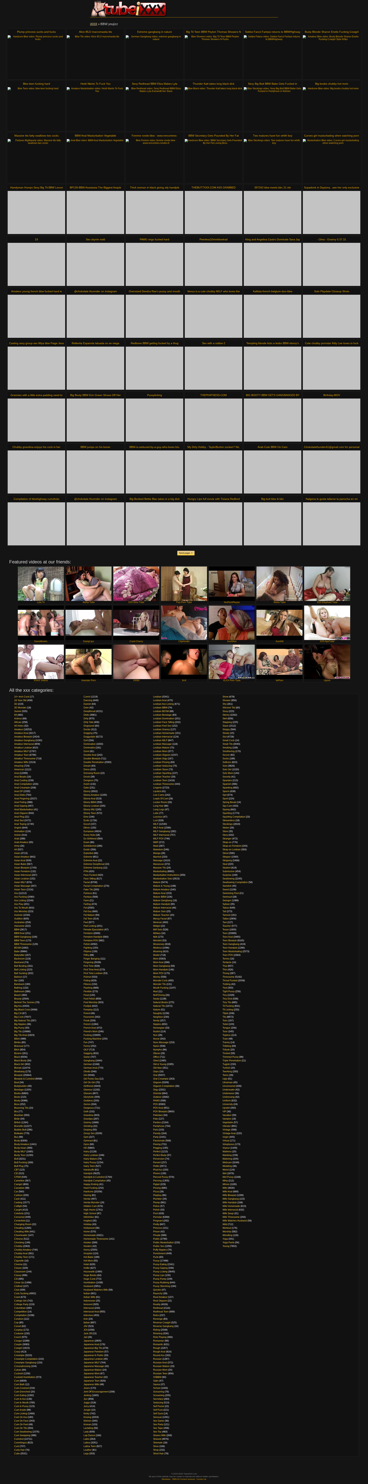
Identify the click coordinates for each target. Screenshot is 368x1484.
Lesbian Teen (160, 780)
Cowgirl (18, 1348)
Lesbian (157, 696)
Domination (90, 744)
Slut (225, 736)
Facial (87, 882)
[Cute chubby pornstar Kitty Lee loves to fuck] (331, 368)
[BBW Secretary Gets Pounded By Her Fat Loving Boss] (213, 160)
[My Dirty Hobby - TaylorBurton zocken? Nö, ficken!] (213, 472)
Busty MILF (20, 1151)
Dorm (86, 751)
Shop (156, 1450)
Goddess (88, 1100)
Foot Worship (90, 1002)
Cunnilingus (20, 1442)
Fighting (88, 947)
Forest (87, 1013)
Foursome (89, 1017)
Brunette (18, 1126)
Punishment (159, 1253)
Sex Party (158, 1424)
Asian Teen (20, 889)
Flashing (88, 987)
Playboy (157, 1195)
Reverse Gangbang (163, 1326)
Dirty (86, 718)
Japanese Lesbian (93, 1359)
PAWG (156, 1100)
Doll (86, 740)
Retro (156, 1315)
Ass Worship (20, 911)
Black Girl (19, 1064)
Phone (156, 1173)
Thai (225, 966)
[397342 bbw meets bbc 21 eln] (272, 212)
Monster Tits (159, 984)
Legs (86, 1453)
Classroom (19, 1271)
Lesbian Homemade (163, 733)
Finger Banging (92, 958)
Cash (17, 1199)
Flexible (88, 991)
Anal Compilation (23, 784)
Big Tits (18, 1031)
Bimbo (17, 1042)
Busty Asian (20, 1148)
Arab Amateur (21, 842)
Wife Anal (227, 1191)
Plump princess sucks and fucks (36, 31)
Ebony (87, 791)
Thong (226, 973)
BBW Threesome (23, 944)
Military (157, 933)
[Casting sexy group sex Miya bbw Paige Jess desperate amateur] (36, 368)
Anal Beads (20, 776)
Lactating (88, 1428)
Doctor (87, 729)
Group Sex (89, 1133)
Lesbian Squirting (162, 773)
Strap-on (227, 842)
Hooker (87, 1242)
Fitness (87, 984)
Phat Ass (157, 1169)
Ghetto (87, 1071)
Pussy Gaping (160, 1268)
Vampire (227, 1118)
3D (15, 704)
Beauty (17, 998)
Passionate (159, 1140)
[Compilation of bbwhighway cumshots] (36, 523)
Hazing (87, 1195)
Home (87, 1231)
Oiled (156, 1060)
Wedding (227, 1166)
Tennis (226, 958)
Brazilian (18, 1115)
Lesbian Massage (162, 744)
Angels (17, 827)
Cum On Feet (21, 1424)
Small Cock (228, 740)
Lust (155, 820)
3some (17, 711)
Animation (19, 831)
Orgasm (157, 1082)
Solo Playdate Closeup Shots (331, 291)
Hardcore (88, 1191)
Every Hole (89, 835)
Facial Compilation (93, 886)
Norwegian (159, 1027)
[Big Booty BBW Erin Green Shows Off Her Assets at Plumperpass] (95, 420)
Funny (87, 1046)
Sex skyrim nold (95, 239)
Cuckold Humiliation (24, 1377)
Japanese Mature (93, 1370)
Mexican (157, 922)
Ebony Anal (89, 798)
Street (226, 853)
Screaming (158, 1395)
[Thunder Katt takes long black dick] (213, 108)
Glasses (88, 1093)
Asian (17, 853)
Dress (87, 769)
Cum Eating (20, 1395)
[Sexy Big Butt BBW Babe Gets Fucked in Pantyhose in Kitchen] (272, 108)
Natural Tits (159, 1006)
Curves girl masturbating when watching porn (331, 135)
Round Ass (158, 1355)
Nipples (157, 1024)
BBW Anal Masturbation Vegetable (95, 135)
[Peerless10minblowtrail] (213, 264)
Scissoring (158, 1391)
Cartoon (18, 1195)
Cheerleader (20, 1235)
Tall (224, 911)
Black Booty (20, 1060)
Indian (87, 1293)
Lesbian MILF (160, 740)
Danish (87, 704)
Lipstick (157, 791)
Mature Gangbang (162, 900)
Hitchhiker (89, 1217)
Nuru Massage (160, 1042)
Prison (156, 1231)
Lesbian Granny (161, 729)
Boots (17, 1097)
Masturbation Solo (162, 878)
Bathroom (19, 991)
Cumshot (19, 1439)
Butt (16, 1158)
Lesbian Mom (160, 751)
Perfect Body (159, 1155)
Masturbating (160, 871)
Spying (226, 809)
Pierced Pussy (160, 1177)
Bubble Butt (20, 1129)
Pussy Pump (159, 1279)
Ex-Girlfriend (90, 838)
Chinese (18, 1239)
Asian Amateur (21, 856)
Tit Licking (228, 1009)
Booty (17, 1100)
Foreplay (88, 1009)
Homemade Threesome (96, 1239)
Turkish (226, 1068)
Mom (155, 958)
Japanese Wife (91, 1384)
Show (225, 696)
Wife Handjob (230, 1202)
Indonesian (89, 1300)
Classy (17, 1275)
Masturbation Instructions (166, 875)
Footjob (87, 1006)
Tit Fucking (228, 1006)
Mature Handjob (161, 904)
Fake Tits (88, 889)
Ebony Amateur (91, 795)
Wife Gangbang (231, 1199)
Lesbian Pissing (161, 762)
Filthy (86, 955)
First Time (89, 966)
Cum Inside (20, 1410)
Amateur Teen (21, 755)
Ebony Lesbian (91, 806)
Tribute (226, 1049)
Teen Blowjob (230, 940)
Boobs (17, 1093)
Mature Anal (159, 893)
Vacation (227, 1115)
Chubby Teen (21, 1257)
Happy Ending (91, 1184)
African (17, 722)
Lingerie (157, 787)
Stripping (227, 860)
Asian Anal (19, 860)
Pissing (157, 1188)
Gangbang (89, 1060)
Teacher (227, 926)
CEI (16, 1173)
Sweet (226, 889)
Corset (17, 1326)
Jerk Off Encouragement (96, 1391)
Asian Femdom (22, 871)
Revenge (158, 1319)
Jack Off (88, 1333)
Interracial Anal (91, 1311)
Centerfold (19, 1220)
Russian (157, 1359)
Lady (86, 1431)
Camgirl (18, 1184)
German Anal (90, 1068)
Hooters (88, 1246)
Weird (226, 1169)
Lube (156, 813)
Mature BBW (159, 896)
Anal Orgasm (21, 813)
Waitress (227, 1151)
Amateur (18, 729)
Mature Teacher (161, 915)
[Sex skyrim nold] (95, 264)
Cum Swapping (22, 1435)
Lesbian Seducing (162, 766)
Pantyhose (158, 1126)
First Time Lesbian (93, 973)
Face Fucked (90, 875)
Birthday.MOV (331, 395)
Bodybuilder (20, 1086)
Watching (227, 1158)
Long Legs (158, 809)
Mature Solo (159, 911)
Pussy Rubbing (161, 1282)
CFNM (17, 1177)
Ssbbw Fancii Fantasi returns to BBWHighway (272, 31)
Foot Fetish (89, 998)
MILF (155, 824)
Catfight (18, 1206)
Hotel (86, 1264)
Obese (156, 1053)
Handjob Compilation (95, 1180)
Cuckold (18, 1373)
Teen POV (228, 955)
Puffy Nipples (160, 1249)
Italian (87, 1322)
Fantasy (88, 896)
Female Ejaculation (94, 929)
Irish (86, 1319)
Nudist (156, 1031)
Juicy (86, 1406)
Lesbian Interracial (162, 736)
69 (15, 715)
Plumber (157, 1199)
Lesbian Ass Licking (163, 704)
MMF (155, 842)
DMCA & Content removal (183, 1479)
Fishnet (87, 977)
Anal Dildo (19, 795)
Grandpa (88, 1118)
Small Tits (228, 744)
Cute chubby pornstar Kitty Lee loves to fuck (331, 343)
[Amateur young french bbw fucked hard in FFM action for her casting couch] (36, 316)
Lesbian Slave (160, 769)
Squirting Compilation (234, 816)
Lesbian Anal (160, 700)
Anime (17, 835)
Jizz (86, 1399)
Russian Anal (160, 1362)
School (156, 1388)
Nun (155, 1035)
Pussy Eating (160, 1264)
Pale (155, 1118)
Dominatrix (89, 747)
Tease (226, 929)
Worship (227, 1231)
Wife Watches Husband (235, 1220)
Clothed (18, 1286)
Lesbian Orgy (160, 758)
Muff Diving (159, 995)
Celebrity (19, 1213)
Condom (18, 1319)
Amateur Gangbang (24, 740)
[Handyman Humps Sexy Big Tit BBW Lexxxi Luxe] (36, 212)
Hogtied (88, 1220)
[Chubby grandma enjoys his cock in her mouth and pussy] (36, 472)
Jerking (87, 1395)
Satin (156, 1380)
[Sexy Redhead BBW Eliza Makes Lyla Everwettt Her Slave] (154, 108)
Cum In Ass (20, 1399)
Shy (225, 704)
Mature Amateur (161, 889)
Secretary (158, 1399)
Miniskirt (157, 940)
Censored (19, 1217)
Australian (19, 922)
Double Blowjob (92, 758)
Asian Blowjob (21, 867)
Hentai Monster (91, 1202)
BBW (16, 929)
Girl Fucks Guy (91, 1078)
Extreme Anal (90, 860)
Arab (16, 838)
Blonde (18, 1068)
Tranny (226, 1042)
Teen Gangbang (231, 944)
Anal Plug (19, 816)
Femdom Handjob (93, 937)
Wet (225, 1173)
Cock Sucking (21, 1293)
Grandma (88, 1115)
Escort (87, 824)
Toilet (225, 1024)
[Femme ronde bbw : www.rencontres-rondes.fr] (154, 160)
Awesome (19, 926)
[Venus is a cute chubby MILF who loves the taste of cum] (213, 316)
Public (156, 1239)
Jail (85, 1337)
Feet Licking (90, 926)
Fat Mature (89, 915)
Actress (18, 718)
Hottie (87, 1268)
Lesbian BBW (160, 707)
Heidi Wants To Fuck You (95, 83)
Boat (16, 1082)
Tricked (226, 1053)
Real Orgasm (160, 1300)
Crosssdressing (22, 1366)
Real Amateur (160, 1297)
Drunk (87, 776)
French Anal (90, 1027)
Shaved (157, 1439)
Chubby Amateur (23, 1249)
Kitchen (87, 1420)
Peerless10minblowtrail (214, 239)
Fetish (87, 944)
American (19, 769)
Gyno (86, 1144)
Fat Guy (88, 911)
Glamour (88, 1089)
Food (86, 995)
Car (16, 1191)
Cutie (17, 1453)
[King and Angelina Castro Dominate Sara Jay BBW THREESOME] (272, 264)
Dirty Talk (88, 722)
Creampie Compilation (26, 1359)
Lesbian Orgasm (161, 755)
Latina (87, 1442)
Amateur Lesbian (23, 747)
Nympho (157, 1049)
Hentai (87, 1199)
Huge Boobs (90, 1275)
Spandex (227, 780)
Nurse (156, 1038)
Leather (88, 1450)
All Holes (19, 725)
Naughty (157, 1013)
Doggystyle (89, 736)
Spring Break (229, 802)
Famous (88, 893)
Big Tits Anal (20, 1035)
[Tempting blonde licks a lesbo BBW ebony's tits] (272, 368)
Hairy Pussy (90, 1162)
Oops (156, 1071)
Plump (156, 1202)
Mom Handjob (160, 969)
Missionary (158, 944)
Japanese (89, 1340)
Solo (225, 766)
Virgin (226, 1137)
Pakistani (158, 1115)
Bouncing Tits (21, 1108)
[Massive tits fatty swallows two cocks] (36, 160)
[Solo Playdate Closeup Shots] (331, 316)
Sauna (156, 1384)
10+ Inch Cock (21, 696)
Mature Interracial (162, 907)
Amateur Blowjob (23, 736)
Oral (155, 1075)
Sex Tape (158, 1428)
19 (36, 239)
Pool (155, 1213)
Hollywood (89, 1228)
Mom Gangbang (161, 966)
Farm (86, 900)
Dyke (86, 787)
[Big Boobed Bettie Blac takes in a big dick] (154, 523)
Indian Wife (89, 1297)
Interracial (89, 1308)
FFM (86, 871)
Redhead (158, 1308)
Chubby (18, 1246)
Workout (227, 1228)
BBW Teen (19, 940)
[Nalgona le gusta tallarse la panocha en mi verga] (331, 523)
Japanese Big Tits (93, 1348)
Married (157, 856)
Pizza (156, 1191)
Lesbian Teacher (162, 776)
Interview (88, 1315)
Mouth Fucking (160, 987)
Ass (16, 893)
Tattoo (226, 918)
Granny (87, 1122)
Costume (19, 1333)
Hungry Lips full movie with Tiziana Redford (213, 498)
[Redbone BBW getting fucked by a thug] (154, 368)
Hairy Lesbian (91, 1155)
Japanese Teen (92, 1380)
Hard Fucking (91, 1188)
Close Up (19, 1282)
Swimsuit (227, 896)
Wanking (227, 1155)
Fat (85, 907)
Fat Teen (88, 918)
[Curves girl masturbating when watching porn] (331, 160)
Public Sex (158, 1246)
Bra (16, 1111)
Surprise (227, 875)
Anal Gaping (20, 806)
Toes (225, 1020)
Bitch (16, 1049)
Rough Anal (159, 1351)
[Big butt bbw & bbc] (272, 523)
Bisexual (18, 1046)
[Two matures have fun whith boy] (272, 160)
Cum (16, 1380)
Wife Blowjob (229, 1195)
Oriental (157, 1093)
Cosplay (18, 1329)
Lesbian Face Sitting (163, 722)
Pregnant (158, 1220)
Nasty (156, 998)
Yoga (225, 1239)
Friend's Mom (91, 1031)
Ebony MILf (89, 809)
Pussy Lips (158, 1275)
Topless (227, 1035)
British (17, 1122)
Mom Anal (158, 962)
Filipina (87, 951)
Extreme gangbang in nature (154, 31)
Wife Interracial (230, 1209)
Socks (226, 758)
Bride (17, 1118)
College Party (21, 1304)
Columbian (20, 1308)
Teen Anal (228, 937)
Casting (18, 1202)
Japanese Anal (91, 1344)
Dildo (86, 715)
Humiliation (89, 1282)
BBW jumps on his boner (95, 447)
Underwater (229, 1089)
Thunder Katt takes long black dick (213, 83)
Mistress (157, 947)
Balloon (18, 977)
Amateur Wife (21, 762)
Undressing (229, 1097)
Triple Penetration (232, 1060)
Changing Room (22, 1224)
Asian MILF (20, 882)
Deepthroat (89, 711)
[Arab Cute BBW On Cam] (272, 472)
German (88, 1064)
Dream (87, 766)
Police (156, 1206)
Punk (156, 1257)
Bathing (18, 987)
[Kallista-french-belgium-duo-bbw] (272, 316)
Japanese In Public (94, 1355)
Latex (86, 1439)
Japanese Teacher (93, 1377)
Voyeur (226, 1148)
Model (156, 955)
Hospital (88, 1253)
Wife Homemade (231, 1206)
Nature (156, 1009)
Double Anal (90, 755)
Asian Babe (20, 864)
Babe (17, 951)
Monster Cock (160, 980)
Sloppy (226, 729)
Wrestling (227, 1235)
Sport (225, 798)
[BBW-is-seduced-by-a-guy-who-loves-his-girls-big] (154, 472)
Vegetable (228, 1122)
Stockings (228, 824)
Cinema (18, 1264)
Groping (88, 1129)
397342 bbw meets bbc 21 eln (272, 187)
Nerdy (156, 1020)
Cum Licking (20, 1413)
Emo (86, 816)
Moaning (157, 951)
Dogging (88, 733)
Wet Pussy (228, 1177)
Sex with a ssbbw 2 (213, 343)
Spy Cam (227, 806)
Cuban (17, 1370)
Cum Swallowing (23, 1431)
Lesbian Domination (163, 718)
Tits (224, 1017)
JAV (86, 1326)
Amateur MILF (21, 751)
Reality (156, 1304)
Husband (88, 1286)
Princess (157, 1228)
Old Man (157, 1068)
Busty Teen (20, 1155)
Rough (156, 1348)
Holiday (88, 1224)
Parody (157, 1133)
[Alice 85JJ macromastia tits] (95, 56)
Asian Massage (22, 886)
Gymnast (88, 1140)
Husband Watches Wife (96, 1289)
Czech (87, 696)
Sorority (227, 776)
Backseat (19, 962)
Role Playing (160, 1337)
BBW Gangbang (22, 937)
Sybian (226, 904)
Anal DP (18, 791)
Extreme (88, 856)
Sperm (226, 791)
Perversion (158, 1158)
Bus (16, 1137)
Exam (87, 842)
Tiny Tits (227, 1002)
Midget (156, 926)
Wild (225, 1224)
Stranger (227, 838)
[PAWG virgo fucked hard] (154, 264)
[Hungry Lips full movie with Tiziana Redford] (213, 523)
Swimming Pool (231, 893)
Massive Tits (159, 867)
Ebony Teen (90, 813)
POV (155, 1104)
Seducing (158, 1402)
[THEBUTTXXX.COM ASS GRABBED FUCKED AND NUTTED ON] (213, 212)
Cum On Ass (20, 1417)
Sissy (225, 711)
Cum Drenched (22, 1391)
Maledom (158, 849)
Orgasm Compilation (164, 1086)
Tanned (226, 915)
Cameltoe (19, 1180)
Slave (225, 725)
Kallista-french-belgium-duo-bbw (272, 291)
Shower (227, 700)
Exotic (87, 849)
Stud (225, 864)
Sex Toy (157, 1431)
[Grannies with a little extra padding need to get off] (36, 420)
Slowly (226, 733)
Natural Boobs (160, 1002)
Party (156, 1137)
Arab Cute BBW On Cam (273, 447)
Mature (156, 882)
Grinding (88, 1126)
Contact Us (201, 1479)
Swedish (227, 886)
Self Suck (158, 1413)
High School (90, 1213)
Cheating (19, 1228)
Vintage (227, 1129)
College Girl (20, 1300)
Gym (86, 1137)
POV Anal (158, 1108)
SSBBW (157, 1377)
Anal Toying (20, 824)
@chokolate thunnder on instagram (95, 291)
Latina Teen (90, 1446)
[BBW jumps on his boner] (95, 472)
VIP (224, 1111)
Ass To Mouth (21, 907)
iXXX (93, 24)
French (87, 1024)
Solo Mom (228, 773)
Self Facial (158, 1406)
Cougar (18, 1340)
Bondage (19, 1089)
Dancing (88, 700)
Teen (225, 933)
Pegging (157, 1148)
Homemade (90, 1235)
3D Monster (20, 707)
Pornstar (157, 1217)
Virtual (226, 1140)
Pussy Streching (161, 1286)
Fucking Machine (92, 1038)
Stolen (226, 827)
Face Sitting (90, 878)
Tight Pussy (229, 991)
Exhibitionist (90, 846)
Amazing (18, 766)
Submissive (229, 871)
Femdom (88, 933)
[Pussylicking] (154, 420)
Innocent (88, 1304)
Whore (226, 1184)
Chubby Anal (21, 1253)
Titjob (225, 1013)
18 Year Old (20, 700)
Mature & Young (161, 886)
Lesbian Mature (161, 747)
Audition (18, 918)
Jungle (87, 1410)
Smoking (227, 747)
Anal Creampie (22, 787)
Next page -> (186, 553)
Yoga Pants (228, 1242)
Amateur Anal (21, 733)
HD (85, 1148)
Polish (156, 1209)
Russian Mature (161, 1366)
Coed (17, 1297)
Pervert (157, 1162)
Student (227, 867)
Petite (156, 1166)
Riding (156, 1329)
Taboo (226, 907)
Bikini (17, 1038)
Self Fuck (158, 1410)
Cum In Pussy (21, 1406)
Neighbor (158, 1017)
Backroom (19, 958)
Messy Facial (160, 918)
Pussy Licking (160, 1271)
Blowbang (19, 1071)
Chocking (19, 1242)
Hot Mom (88, 1260)
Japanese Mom (92, 1373)
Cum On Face (21, 1420)
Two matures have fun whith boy (272, 135)
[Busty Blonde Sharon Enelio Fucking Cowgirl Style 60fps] (331, 56)
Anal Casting (21, 780)
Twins (225, 1075)
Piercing (157, 1180)
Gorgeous (89, 1108)
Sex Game (158, 1420)
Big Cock (19, 1017)
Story (225, 835)
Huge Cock (89, 1279)
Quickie (157, 1289)
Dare (86, 707)
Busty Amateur (21, 1144)
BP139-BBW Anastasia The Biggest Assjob (95, 187)
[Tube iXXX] (128, 8)
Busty (17, 1140)
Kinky (86, 1413)
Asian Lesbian (21, 878)
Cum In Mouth (21, 1402)
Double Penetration (94, 762)
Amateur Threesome (24, 758)
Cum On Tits (20, 1428)
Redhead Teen (161, 1311)
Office (156, 1057)
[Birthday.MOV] (331, 420)
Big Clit (18, 1013)
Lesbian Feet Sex (162, 725)
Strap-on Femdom (232, 846)
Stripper (227, 856)
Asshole (18, 915)
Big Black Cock (22, 1009)
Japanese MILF (92, 1362)
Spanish (227, 784)
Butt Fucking (20, 1162)
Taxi (225, 922)
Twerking (227, 1071)
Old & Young (159, 1064)
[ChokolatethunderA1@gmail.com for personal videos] (331, 472)
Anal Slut (19, 820)
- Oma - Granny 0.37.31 (331, 239)
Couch (17, 1337)
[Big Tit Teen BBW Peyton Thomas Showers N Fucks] (213, 56)
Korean (87, 1424)
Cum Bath (19, 1384)
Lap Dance (89, 1435)
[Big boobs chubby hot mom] (331, 108)
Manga (156, 853)
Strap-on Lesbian (232, 849)
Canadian (19, 1188)
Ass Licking (20, 900)
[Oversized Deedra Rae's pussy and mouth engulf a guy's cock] (154, 316)
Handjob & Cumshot (94, 1177)
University (228, 1104)
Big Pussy (19, 1027)
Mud (155, 991)
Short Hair (158, 1453)
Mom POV (158, 973)
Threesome (228, 977)
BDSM (17, 947)
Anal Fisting (20, 802)
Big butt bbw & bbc (272, 498)
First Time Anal (91, 969)
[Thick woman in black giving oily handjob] (154, 212)
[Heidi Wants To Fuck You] (95, 108)
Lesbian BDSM (161, 711)
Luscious (158, 816)
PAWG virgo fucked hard (154, 239)
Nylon (156, 1046)
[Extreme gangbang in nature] (154, 56)
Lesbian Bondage (162, 715)
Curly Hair (19, 1450)
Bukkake (18, 1133)
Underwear (228, 1093)
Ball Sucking (20, 973)
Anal (16, 773)
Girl (85, 1075)
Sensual (157, 1417)
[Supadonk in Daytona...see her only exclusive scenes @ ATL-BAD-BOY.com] (331, 212)
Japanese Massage (94, 1366)
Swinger (227, 900)
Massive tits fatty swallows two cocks (36, 135)
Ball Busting (20, 966)
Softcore (227, 762)
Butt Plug (19, 1166)
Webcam (227, 1162)
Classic (18, 1268)
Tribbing (227, 1046)
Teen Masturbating (232, 951)
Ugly (225, 1078)
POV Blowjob (160, 1111)
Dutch (87, 784)
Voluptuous (228, 1144)
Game (87, 1057)
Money (156, 977)
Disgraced (89, 725)
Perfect (156, 1151)
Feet (86, 922)
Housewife (89, 1271)
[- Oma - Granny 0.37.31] (331, 264)
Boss (16, 1104)
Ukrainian (228, 1082)
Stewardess (229, 820)
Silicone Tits (229, 707)
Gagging (88, 1053)
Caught (18, 1209)
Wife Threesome (231, 1217)
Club (16, 1289)
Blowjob (18, 1075)
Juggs (87, 1402)
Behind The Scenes (24, 1002)
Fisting (87, 980)
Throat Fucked (230, 980)
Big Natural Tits (22, 1020)
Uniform (227, 1100)
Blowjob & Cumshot (24, 1078)
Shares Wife (159, 1435)
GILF (86, 1049)
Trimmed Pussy (231, 1057)
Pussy (156, 1260)
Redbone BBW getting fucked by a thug (154, 343)
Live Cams (158, 795)
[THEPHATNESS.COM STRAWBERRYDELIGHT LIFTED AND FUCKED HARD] (213, 420)
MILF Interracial (161, 835)
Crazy (17, 1351)
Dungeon (88, 780)
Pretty (156, 1224)
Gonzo (87, 1104)
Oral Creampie (160, 1078)
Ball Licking (20, 969)
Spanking (227, 787)
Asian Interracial (22, 875)
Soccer (226, 755)
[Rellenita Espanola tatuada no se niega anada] (95, 368)
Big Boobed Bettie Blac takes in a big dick (155, 498)
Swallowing (229, 878)
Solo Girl (227, 769)
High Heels (89, 1209)
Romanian (158, 1340)
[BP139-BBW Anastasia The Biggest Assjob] (95, 212)
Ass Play (18, 904)
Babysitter (19, 955)
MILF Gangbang (161, 831)
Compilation (20, 1315)
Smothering (229, 751)
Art (15, 849)
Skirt (225, 718)
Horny (87, 1249)
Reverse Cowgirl (162, 1322)
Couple (18, 1344)
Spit (225, 795)
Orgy (155, 1089)
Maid (155, 846)
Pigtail (156, 1184)
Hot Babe (88, 1257)
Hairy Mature (90, 1158)
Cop (16, 1322)
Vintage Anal (229, 1133)
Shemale (158, 1442)
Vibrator (227, 1126)
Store (225, 831)
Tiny (225, 995)
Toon (225, 1031)
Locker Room (160, 802)
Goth (86, 1111)
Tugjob (226, 1064)
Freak (87, 1020)
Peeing (157, 1144)
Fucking (88, 1035)
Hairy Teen (89, 1166)
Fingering (89, 962)
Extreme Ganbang (93, 867)
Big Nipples (20, 1024)
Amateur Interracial (24, 744)
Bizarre (18, 1053)
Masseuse (158, 864)
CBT (16, 1169)
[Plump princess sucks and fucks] (36, 56)
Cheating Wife (21, 1231)
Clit (16, 1279)
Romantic (158, 1344)
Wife (225, 1188)
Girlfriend (88, 1086)
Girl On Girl (89, 1082)
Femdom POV (91, 940)
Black (17, 1057)
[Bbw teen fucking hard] (36, 108)
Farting (87, 904)
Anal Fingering (22, 798)
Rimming (158, 1333)
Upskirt (226, 1108)
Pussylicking (154, 395)
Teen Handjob (230, 947)
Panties (157, 1122)
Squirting (227, 813)
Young (226, 1246)
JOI (85, 1329)
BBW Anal (19, 933)
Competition (20, 1311)
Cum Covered (21, 1388)
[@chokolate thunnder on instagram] (95, 316)
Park (155, 1129)
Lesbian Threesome (163, 784)
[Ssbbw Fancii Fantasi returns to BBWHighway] (272, 56)
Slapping (227, 722)
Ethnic (87, 827)
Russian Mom (160, 1370)
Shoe (156, 1446)
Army (17, 846)
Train (225, 1038)
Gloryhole (89, 1097)
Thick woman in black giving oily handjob (154, 187)
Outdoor (157, 1097)
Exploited (88, 853)
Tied (225, 987)
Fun (86, 1042)
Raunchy (158, 1293)
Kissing (87, 1417)
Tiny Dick (227, 998)
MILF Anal (158, 827)
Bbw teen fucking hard (36, 83)
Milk (155, 937)
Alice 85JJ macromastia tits (95, 31)
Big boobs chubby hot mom (331, 83)
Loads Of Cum (160, 798)
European (89, 831)
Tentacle (227, 962)
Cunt (16, 1446)
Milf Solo (157, 929)
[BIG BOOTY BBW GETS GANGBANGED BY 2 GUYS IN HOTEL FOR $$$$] (272, 420)
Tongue (226, 1027)
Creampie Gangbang (25, 1362)
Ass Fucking (20, 896)
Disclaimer (166, 1479)
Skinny (226, 715)
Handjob (88, 1173)
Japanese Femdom (94, 1351)
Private (156, 1235)
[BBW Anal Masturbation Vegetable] (95, 160)
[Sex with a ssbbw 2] (213, 368)
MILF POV (158, 838)
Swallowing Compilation (235, 882)
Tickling (227, 984)
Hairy (86, 1151)
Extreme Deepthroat (94, 864)
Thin (225, 969)
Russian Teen (160, 1373)
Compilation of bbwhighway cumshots (36, 498)
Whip (225, 1180)
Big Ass (18, 1006)
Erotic (87, 820)
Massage (158, 860)
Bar (16, 980)
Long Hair (158, 806)
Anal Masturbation (23, 809)
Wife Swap (228, 1213)
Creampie (19, 1355)
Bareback (19, 984)
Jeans (87, 1388)
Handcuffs (89, 1169)
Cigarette (19, 1260)
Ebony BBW (90, 802)
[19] (36, 264)
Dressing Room (92, 773)
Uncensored (229, 1086)
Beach (17, 995)
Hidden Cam (90, 1206)
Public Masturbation (163, 1242)
